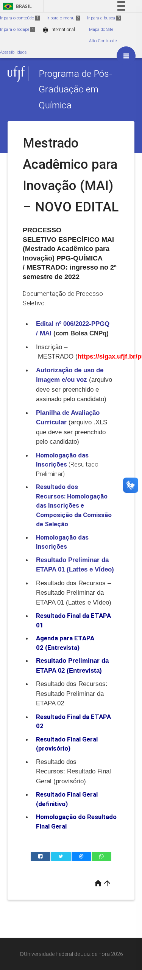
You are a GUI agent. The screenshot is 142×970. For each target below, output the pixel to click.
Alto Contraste (103, 40)
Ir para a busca (103, 18)
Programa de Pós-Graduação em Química (75, 89)
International (58, 30)
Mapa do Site (101, 29)
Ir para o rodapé (17, 29)
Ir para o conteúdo (19, 18)
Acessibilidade (13, 52)
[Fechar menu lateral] (126, 55)
